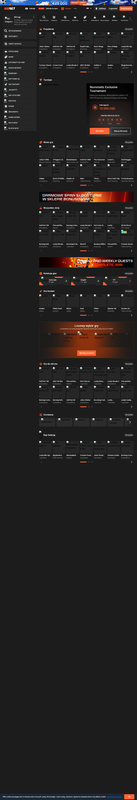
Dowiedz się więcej (114, 797)
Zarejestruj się (126, 8)
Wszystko (129, 29)
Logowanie (113, 8)
